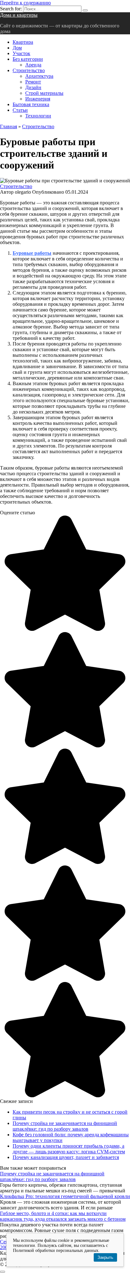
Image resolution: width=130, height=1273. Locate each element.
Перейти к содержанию (25, 2)
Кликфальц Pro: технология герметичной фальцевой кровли (65, 1196)
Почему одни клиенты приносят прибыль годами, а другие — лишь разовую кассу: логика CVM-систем (69, 1148)
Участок (21, 53)
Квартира (23, 42)
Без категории (28, 59)
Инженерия (37, 98)
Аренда (33, 64)
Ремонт (33, 81)
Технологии (38, 115)
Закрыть (105, 1257)
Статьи (20, 110)
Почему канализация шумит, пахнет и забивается (66, 1157)
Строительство (29, 70)
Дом (17, 47)
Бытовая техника (31, 104)
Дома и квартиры (19, 15)
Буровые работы (32, 253)
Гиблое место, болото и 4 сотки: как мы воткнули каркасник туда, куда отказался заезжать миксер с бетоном (63, 1216)
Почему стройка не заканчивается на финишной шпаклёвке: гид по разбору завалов (65, 1126)
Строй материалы (44, 93)
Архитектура (39, 76)
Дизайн (33, 87)
